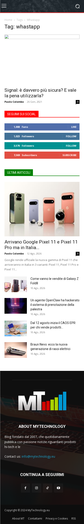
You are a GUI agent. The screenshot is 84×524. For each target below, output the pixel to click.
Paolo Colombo (14, 101)
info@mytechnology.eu (38, 456)
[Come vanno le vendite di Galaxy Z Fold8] (15, 284)
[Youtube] (58, 488)
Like (73, 126)
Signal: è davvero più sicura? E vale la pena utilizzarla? (40, 92)
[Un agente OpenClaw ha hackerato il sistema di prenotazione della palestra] (15, 306)
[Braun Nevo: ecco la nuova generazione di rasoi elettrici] (15, 350)
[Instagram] (36, 488)
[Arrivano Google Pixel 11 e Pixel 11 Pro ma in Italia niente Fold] (42, 209)
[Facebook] (25, 488)
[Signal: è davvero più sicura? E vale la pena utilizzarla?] (42, 60)
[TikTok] (47, 488)
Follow (71, 136)
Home (8, 20)
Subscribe (69, 155)
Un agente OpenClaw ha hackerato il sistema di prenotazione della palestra (55, 304)
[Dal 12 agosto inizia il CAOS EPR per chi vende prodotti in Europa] (15, 328)
